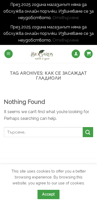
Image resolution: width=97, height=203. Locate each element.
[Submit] (88, 132)
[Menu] (8, 54)
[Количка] (88, 54)
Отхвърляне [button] (66, 17)
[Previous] (8, 95)
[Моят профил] (76, 54)
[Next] (88, 95)
